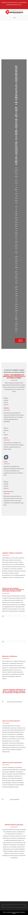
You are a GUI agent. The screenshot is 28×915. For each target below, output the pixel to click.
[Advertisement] (14, 35)
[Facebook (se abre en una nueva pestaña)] (14, 6)
